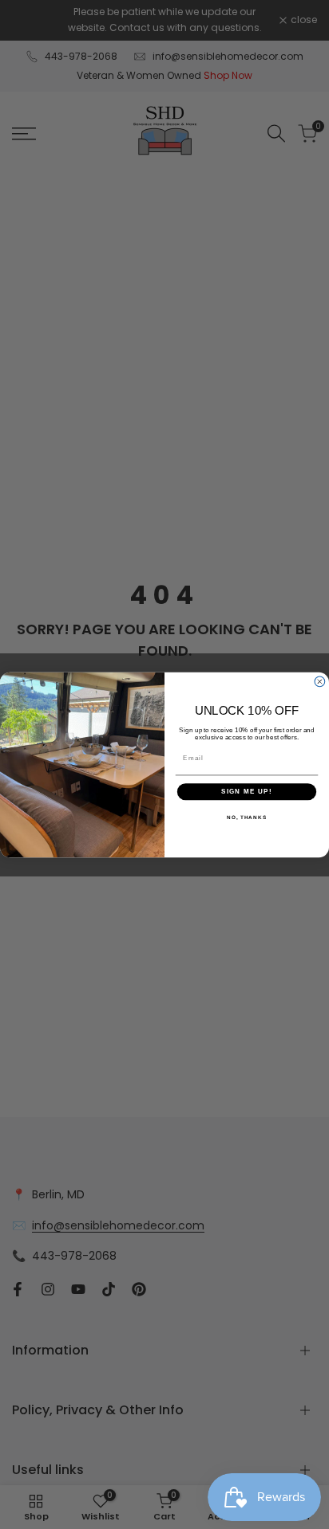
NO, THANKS (247, 816)
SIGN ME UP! (246, 791)
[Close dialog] (320, 681)
